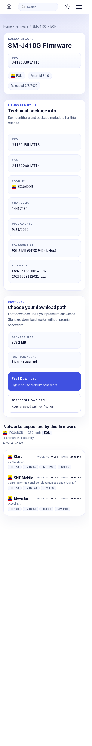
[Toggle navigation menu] (79, 7)
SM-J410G (39, 26)
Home (7, 26)
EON (53, 26)
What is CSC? (15, 443)
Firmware (22, 26)
